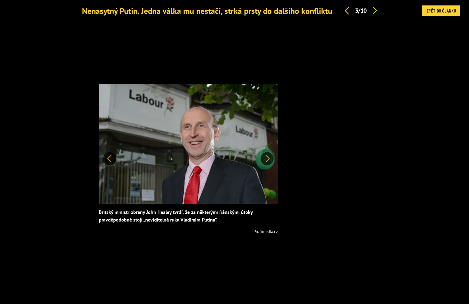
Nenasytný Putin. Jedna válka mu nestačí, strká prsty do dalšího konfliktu (207, 10)
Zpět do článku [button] (441, 11)
